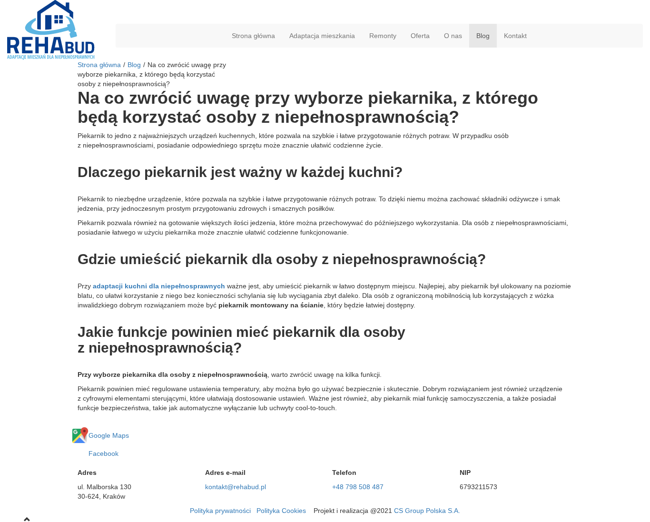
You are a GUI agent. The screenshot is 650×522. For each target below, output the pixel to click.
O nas (453, 35)
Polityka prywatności (220, 510)
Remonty (382, 35)
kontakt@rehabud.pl (235, 487)
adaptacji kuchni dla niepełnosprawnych (159, 286)
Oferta (420, 35)
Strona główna (253, 35)
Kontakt (515, 35)
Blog (483, 35)
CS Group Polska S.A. (427, 510)
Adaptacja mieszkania (322, 35)
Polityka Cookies (281, 510)
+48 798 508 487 (358, 487)
